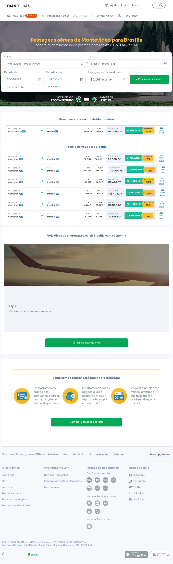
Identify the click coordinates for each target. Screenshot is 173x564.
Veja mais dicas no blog (86, 342)
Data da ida (10, 72)
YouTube (138, 499)
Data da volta (54, 72)
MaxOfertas (130, 15)
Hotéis (83, 16)
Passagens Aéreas (58, 15)
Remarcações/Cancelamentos (63, 481)
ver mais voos (161, 130)
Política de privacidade (16, 505)
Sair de (8, 56)
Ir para (91, 56)
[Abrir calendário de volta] (82, 79)
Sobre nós (8, 474)
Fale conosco (52, 487)
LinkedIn (138, 493)
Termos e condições (14, 499)
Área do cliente (130, 5)
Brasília (101, 147)
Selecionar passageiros (107, 79)
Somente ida (54, 86)
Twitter (137, 487)
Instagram (139, 481)
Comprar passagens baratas (86, 421)
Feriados (118, 454)
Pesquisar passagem (150, 79)
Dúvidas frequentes (56, 474)
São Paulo (78, 454)
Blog (4, 481)
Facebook (139, 474)
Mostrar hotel (16, 87)
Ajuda (113, 5)
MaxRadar (24, 15)
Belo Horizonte (57, 454)
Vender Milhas (105, 15)
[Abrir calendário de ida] (40, 79)
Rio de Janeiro (99, 454)
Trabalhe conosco (13, 493)
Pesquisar (135, 130)
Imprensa (7, 487)
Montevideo (105, 119)
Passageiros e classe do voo (105, 72)
